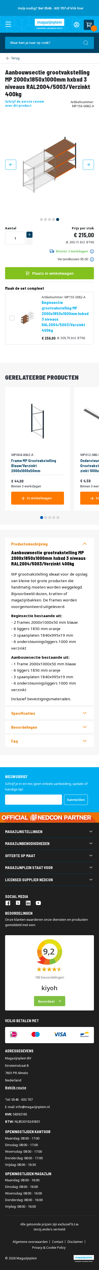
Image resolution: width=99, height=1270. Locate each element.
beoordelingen (24, 727)
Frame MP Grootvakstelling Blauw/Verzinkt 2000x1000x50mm (33, 465)
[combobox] (49, 43)
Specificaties (23, 713)
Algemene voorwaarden (30, 1242)
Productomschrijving (29, 543)
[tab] (49, 544)
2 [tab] (45, 517)
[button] (10, 165)
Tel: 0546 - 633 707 (19, 1099)
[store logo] (49, 24)
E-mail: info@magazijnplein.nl (27, 1107)
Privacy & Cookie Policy (48, 1247)
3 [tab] (49, 517)
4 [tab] (53, 517)
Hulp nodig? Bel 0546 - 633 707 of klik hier (51, 8)
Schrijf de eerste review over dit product (24, 103)
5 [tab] (57, 517)
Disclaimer (75, 1242)
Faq (14, 741)
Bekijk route (15, 1087)
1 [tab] (41, 517)
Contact (57, 1242)
